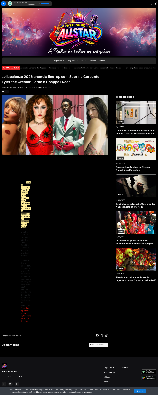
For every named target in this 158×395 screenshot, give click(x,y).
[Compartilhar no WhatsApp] (106, 335)
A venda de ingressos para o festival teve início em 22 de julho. (26, 314)
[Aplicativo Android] (155, 3)
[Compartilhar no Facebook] (97, 335)
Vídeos (83, 61)
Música (5, 92)
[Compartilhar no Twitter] (102, 335)
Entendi (140, 391)
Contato (102, 61)
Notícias (93, 61)
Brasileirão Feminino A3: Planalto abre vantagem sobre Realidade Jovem (76, 68)
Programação (72, 61)
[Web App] (151, 3)
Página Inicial (59, 61)
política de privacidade (82, 392)
